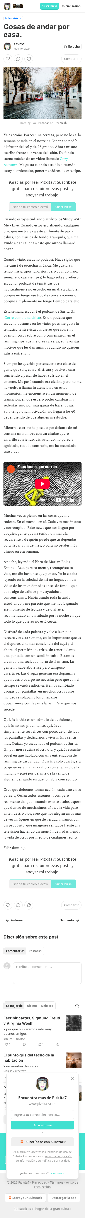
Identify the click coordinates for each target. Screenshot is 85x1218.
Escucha (74, 46)
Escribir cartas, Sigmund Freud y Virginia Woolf (31, 1021)
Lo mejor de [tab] (14, 1006)
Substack (20, 1209)
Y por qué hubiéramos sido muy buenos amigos (27, 1031)
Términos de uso (57, 1152)
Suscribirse (49, 6)
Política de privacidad (55, 1161)
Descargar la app (63, 1198)
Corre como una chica (22, 318)
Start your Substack (27, 1198)
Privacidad (39, 1182)
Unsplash (60, 123)
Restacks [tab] (35, 951)
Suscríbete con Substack (46, 1142)
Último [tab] (32, 1006)
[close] (72, 1078)
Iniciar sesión (71, 6)
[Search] (77, 1005)
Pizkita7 (19, 44)
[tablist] (23, 951)
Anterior (17, 920)
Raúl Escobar (40, 123)
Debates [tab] (47, 1006)
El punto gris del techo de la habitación (28, 1058)
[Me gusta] (7, 58)
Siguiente (67, 920)
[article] (42, 1031)
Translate (13, 18)
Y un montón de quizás (20, 1066)
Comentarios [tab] (15, 951)
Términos (56, 1182)
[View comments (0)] (18, 58)
